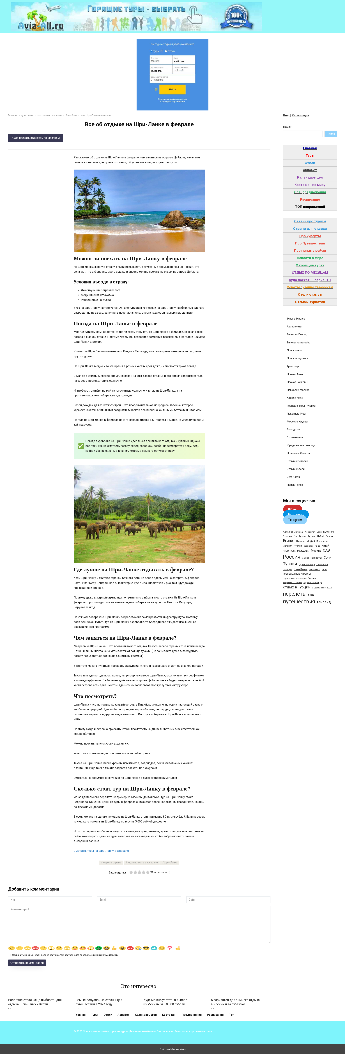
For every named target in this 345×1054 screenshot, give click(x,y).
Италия (298, 545)
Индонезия (322, 541)
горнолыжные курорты (297, 573)
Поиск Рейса (295, 484)
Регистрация (300, 115)
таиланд (324, 602)
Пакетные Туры (296, 413)
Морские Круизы (297, 421)
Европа (329, 536)
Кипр (317, 546)
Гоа (296, 536)
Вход (286, 115)
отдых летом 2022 (322, 587)
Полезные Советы (298, 453)
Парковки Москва (298, 390)
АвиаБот (124, 1014)
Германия (287, 536)
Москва (316, 550)
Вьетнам (328, 531)
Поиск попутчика (297, 358)
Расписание (215, 1014)
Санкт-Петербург (312, 557)
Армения (298, 532)
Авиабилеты (294, 326)
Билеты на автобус (298, 342)
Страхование (295, 437)
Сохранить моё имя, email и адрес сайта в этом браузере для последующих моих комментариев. (65, 955)
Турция (290, 563)
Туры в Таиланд (307, 564)
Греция (303, 536)
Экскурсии (293, 429)
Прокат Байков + (297, 382)
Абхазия (288, 531)
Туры (94, 1014)
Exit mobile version (173, 1049)
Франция (287, 569)
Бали (319, 532)
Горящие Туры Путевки (301, 405)
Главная (80, 1014)
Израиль (300, 541)
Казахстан (308, 546)
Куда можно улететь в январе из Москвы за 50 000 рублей (165, 1002)
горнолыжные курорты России (299, 578)
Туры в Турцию (296, 318)
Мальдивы (303, 550)
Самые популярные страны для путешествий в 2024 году (99, 1002)
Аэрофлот (310, 532)
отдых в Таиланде (312, 582)
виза (324, 569)
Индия (311, 541)
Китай (325, 545)
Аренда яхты (295, 397)
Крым (286, 551)
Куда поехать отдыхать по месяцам (36, 138)
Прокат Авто (295, 374)
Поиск (287, 127)
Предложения (192, 1014)
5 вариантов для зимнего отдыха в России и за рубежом (235, 1002)
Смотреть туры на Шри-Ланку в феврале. (102, 850)
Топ (231, 1014)
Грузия (311, 536)
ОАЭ (326, 550)
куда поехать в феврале (143, 862)
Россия (291, 557)
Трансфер (293, 366)
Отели (108, 1014)
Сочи (327, 557)
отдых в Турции (296, 587)
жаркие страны (112, 862)
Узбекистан (322, 564)
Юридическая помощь (301, 445)
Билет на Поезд (297, 334)
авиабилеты (314, 569)
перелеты (295, 594)
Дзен (293, 509)
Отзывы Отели (296, 469)
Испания (287, 545)
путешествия (299, 601)
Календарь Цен (146, 1014)
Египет (289, 541)
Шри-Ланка (171, 862)
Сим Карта (293, 477)
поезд (311, 595)
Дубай (320, 536)
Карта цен (169, 1014)
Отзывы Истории (297, 461)
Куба (293, 550)
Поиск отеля (294, 350)
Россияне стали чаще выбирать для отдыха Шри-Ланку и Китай (35, 1002)
